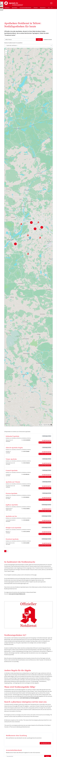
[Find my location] (51, 50)
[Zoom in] (6, 50)
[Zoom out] (6, 52)
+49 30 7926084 (26, 451)
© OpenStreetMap (46, 424)
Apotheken (14, 7)
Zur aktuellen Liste (45, 743)
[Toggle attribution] (51, 425)
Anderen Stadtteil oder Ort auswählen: (13, 42)
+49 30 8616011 (26, 497)
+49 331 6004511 (26, 508)
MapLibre (40, 424)
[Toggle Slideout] (51, 3)
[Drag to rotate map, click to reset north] (6, 54)
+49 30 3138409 (26, 543)
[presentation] (52, 7)
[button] (30, 238)
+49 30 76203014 (26, 463)
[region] (28, 237)
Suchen (39, 39)
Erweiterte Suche (48, 39)
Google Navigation (46, 440)
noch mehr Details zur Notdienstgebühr (29, 698)
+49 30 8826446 (26, 520)
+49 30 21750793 (26, 531)
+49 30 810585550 (26, 440)
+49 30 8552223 (26, 474)
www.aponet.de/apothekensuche (17, 594)
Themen (36, 7)
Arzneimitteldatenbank (25, 7)
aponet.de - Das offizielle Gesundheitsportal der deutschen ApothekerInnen (13, 3)
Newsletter (43, 7)
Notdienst (7, 7)
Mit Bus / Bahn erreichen (45, 442)
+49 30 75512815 (26, 485)
